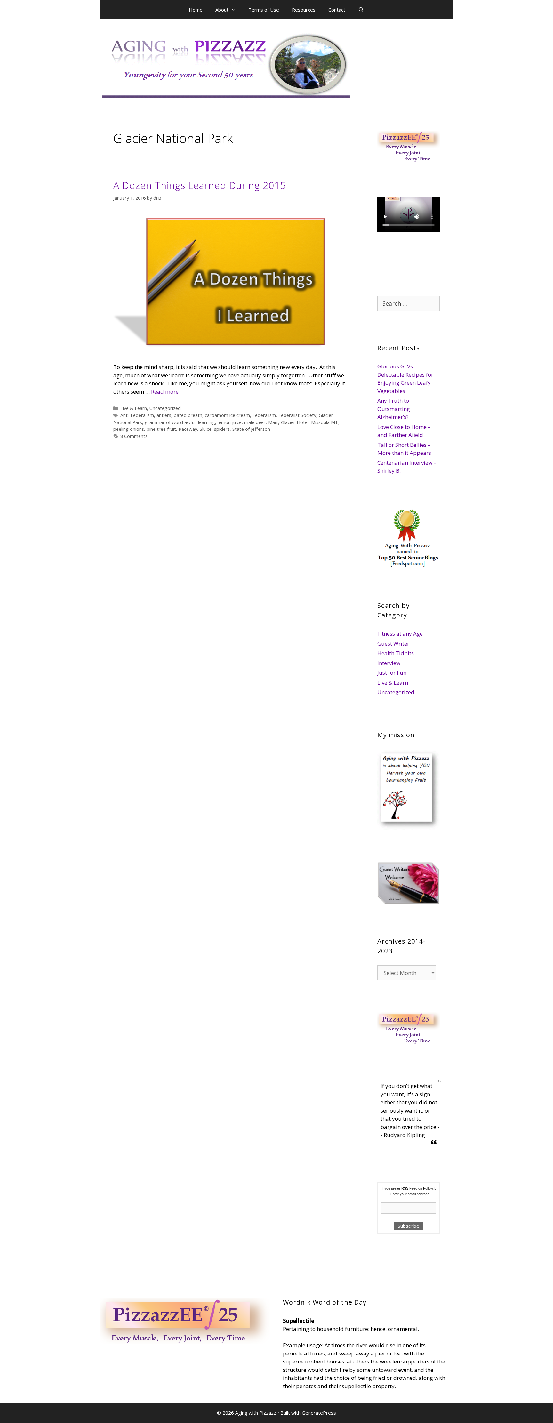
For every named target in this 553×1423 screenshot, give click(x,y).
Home (196, 9)
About (221, 9)
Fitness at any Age (400, 633)
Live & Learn (133, 408)
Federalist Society (297, 415)
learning (206, 422)
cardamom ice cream (227, 415)
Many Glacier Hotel (288, 422)
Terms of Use (263, 9)
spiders (222, 429)
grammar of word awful (170, 422)
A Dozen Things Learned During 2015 (199, 185)
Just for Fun (391, 672)
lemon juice (230, 422)
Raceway (188, 429)
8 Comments (134, 436)
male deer (255, 422)
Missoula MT (324, 422)
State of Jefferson (251, 429)
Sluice (206, 429)
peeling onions (128, 429)
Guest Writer (393, 643)
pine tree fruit (161, 429)
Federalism (264, 415)
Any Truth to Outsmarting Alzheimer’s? (393, 409)
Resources (304, 9)
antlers (163, 415)
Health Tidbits (395, 653)
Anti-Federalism (137, 415)
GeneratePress (319, 1413)
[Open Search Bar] (361, 9)
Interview (388, 663)
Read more (165, 391)
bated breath (188, 415)
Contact (336, 9)
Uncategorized (165, 408)
